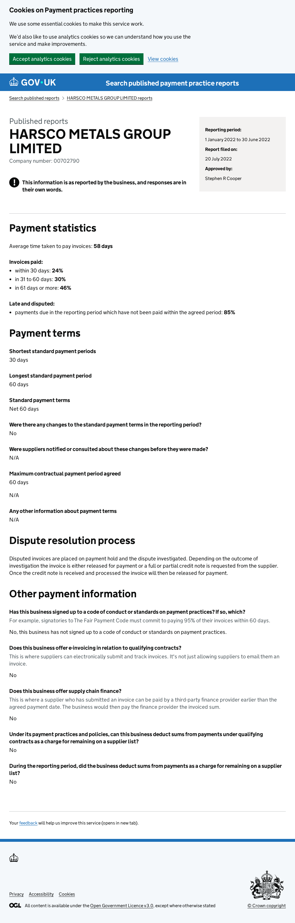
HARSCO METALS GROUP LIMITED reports (109, 98)
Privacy (16, 894)
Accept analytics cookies (42, 59)
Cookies (67, 894)
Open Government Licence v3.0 (121, 905)
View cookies (163, 59)
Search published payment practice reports (172, 83)
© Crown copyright (266, 905)
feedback (28, 823)
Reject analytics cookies (111, 59)
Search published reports (34, 98)
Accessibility (41, 894)
